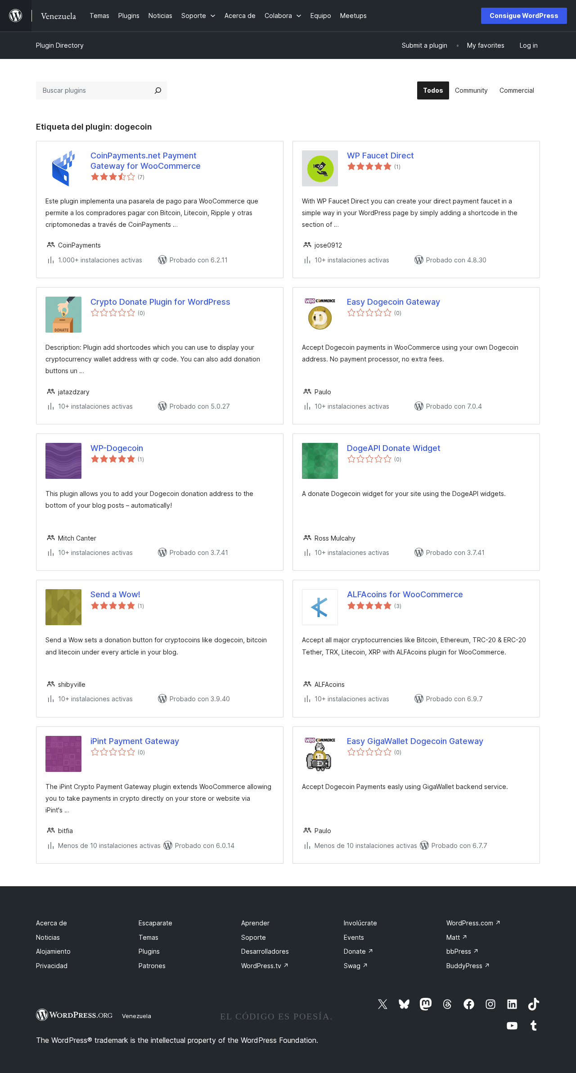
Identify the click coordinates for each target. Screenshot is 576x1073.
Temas (148, 937)
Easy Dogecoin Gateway (393, 302)
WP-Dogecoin (116, 448)
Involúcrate (360, 923)
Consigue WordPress (524, 15)
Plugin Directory (60, 45)
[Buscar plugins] (158, 90)
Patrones (152, 965)
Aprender (255, 923)
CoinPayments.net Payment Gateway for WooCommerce (145, 161)
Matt (457, 937)
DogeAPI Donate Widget (394, 448)
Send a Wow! (115, 594)
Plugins (149, 951)
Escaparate (155, 923)
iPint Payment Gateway (134, 741)
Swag (356, 965)
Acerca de (51, 923)
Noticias (48, 937)
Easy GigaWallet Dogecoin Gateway (415, 741)
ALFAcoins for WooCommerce (405, 594)
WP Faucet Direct (380, 155)
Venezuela (136, 1015)
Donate (359, 951)
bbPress (462, 951)
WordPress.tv (265, 965)
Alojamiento (53, 951)
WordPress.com (473, 923)
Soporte (253, 937)
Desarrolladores (265, 951)
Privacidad (52, 965)
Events (354, 937)
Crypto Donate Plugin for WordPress (160, 302)
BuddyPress (468, 965)
